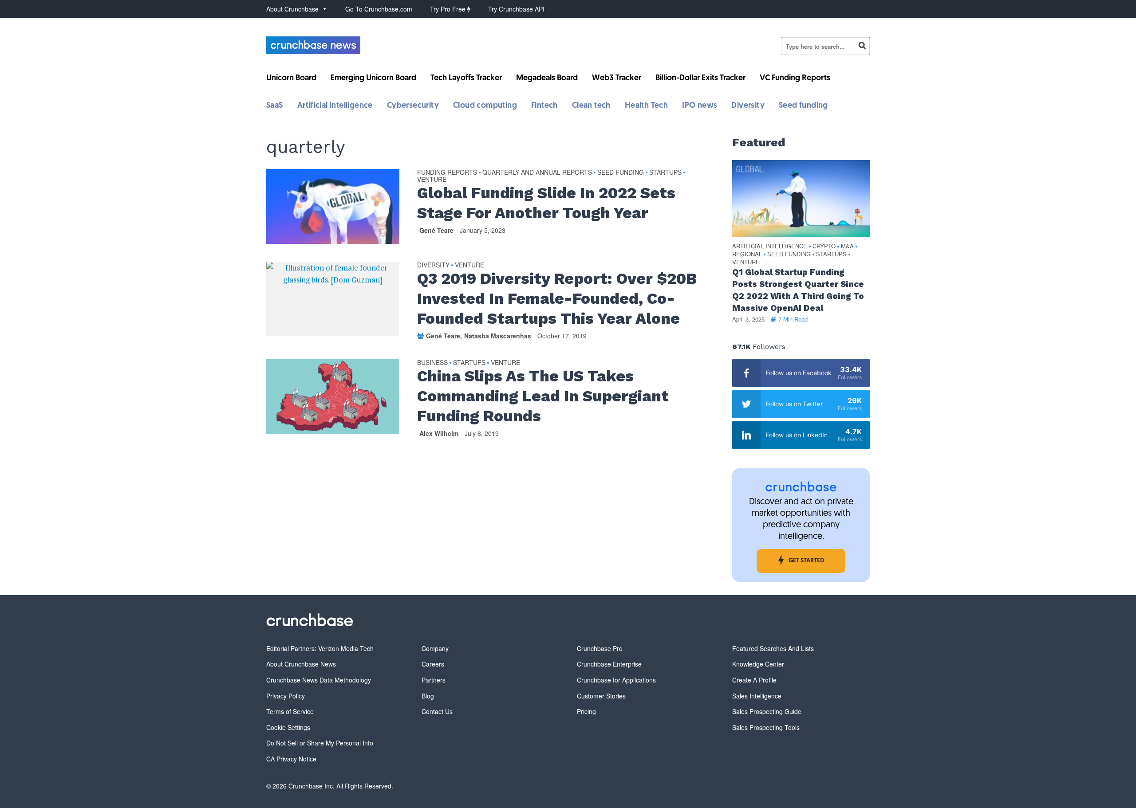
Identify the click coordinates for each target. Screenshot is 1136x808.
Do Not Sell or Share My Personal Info (319, 742)
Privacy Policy (285, 695)
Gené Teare (436, 230)
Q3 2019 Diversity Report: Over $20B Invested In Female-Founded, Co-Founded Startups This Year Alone (557, 298)
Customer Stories (601, 695)
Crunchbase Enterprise (609, 663)
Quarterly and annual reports (537, 172)
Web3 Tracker (616, 78)
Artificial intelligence (335, 106)
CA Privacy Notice (291, 758)
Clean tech (591, 106)
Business (432, 362)
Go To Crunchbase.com (378, 8)
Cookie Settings (288, 727)
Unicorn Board (291, 78)
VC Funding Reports (795, 78)
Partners (434, 679)
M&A (847, 246)
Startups (665, 172)
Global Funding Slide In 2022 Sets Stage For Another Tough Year (546, 203)
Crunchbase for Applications (616, 679)
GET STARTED (806, 560)
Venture (431, 179)
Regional (747, 254)
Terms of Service (290, 711)
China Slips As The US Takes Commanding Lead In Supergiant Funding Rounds (543, 396)
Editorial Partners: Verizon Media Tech (320, 648)
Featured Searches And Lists (773, 648)
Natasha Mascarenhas (497, 335)
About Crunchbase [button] (292, 8)
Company (435, 648)
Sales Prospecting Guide (766, 711)
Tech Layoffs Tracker (466, 78)
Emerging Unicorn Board (373, 78)
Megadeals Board (547, 78)
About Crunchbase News (301, 663)
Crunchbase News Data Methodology (318, 679)
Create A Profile (754, 679)
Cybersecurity (413, 106)
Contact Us (437, 711)
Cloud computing (485, 106)
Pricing (586, 711)
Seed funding (803, 106)
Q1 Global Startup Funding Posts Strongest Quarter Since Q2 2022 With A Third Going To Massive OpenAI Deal (798, 290)
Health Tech (646, 106)
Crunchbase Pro (600, 648)
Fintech (544, 106)
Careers (433, 663)
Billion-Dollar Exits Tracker (700, 78)
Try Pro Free (448, 8)
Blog (428, 695)
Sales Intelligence (756, 695)
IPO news (699, 106)
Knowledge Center (758, 663)
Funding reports (447, 172)
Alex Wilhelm (438, 433)
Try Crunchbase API (516, 8)
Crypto (824, 246)
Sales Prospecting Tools (766, 727)
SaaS (274, 106)
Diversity (748, 106)
